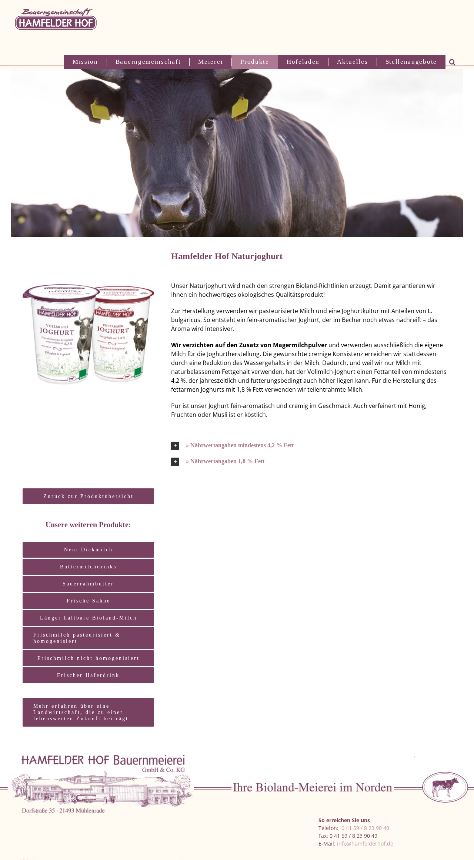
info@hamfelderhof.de (365, 843)
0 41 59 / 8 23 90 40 (365, 827)
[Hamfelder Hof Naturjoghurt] (88, 258)
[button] (452, 62)
